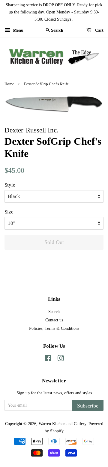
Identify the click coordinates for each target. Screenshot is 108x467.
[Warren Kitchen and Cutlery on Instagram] (60, 359)
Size (9, 212)
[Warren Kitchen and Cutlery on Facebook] (47, 359)
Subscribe (87, 406)
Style (9, 185)
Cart (99, 30)
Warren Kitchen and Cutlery (62, 423)
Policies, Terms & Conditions (54, 328)
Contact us (54, 320)
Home (9, 84)
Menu (17, 30)
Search (54, 311)
